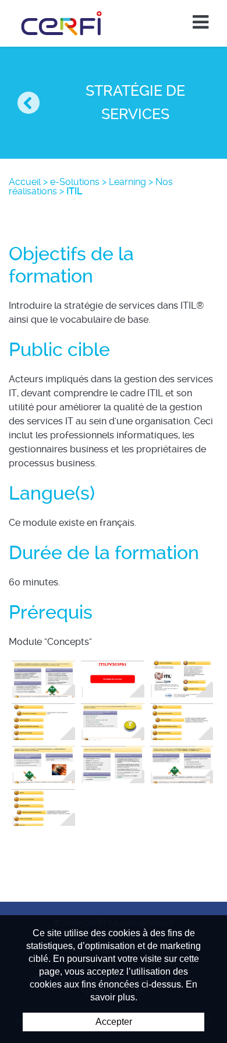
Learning (127, 181)
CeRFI (61, 23)
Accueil (25, 181)
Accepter (113, 1022)
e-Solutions (75, 181)
